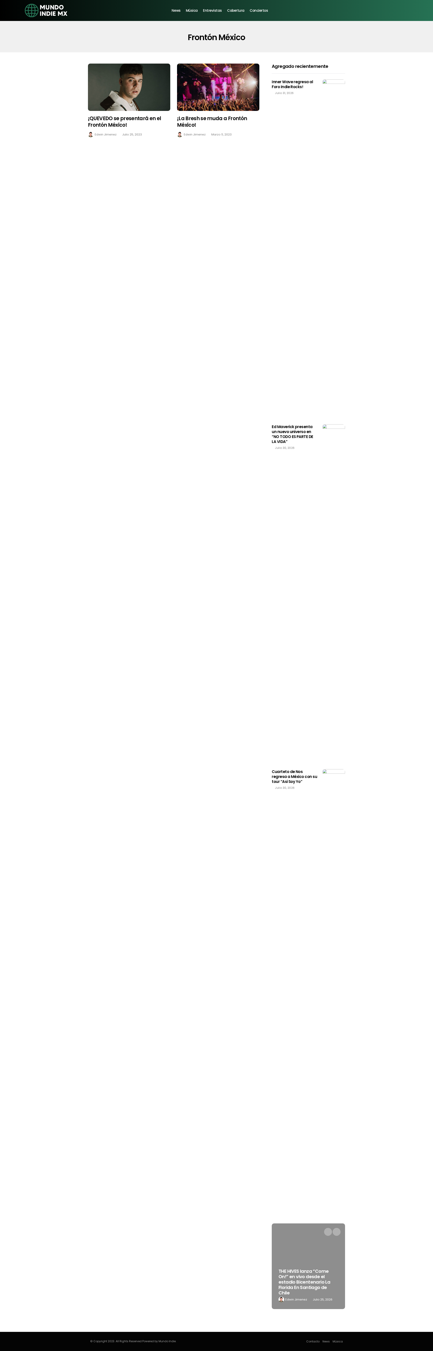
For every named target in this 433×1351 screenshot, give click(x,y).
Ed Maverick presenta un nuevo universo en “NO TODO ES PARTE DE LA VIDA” (292, 434)
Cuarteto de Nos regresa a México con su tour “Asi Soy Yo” (294, 776)
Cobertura (235, 10)
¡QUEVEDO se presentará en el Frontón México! (124, 121)
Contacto (313, 1341)
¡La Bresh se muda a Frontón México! (212, 121)
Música (192, 10)
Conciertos (259, 10)
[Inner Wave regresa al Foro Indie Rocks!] (333, 248)
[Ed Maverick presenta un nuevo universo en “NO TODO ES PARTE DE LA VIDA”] (333, 593)
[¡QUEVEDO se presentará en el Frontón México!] (129, 87)
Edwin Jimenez (106, 134)
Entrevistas (212, 10)
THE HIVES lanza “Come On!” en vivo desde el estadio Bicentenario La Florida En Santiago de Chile (304, 1282)
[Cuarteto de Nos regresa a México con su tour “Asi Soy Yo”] (333, 938)
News (176, 10)
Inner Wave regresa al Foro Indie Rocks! (292, 84)
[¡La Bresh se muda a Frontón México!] (218, 87)
